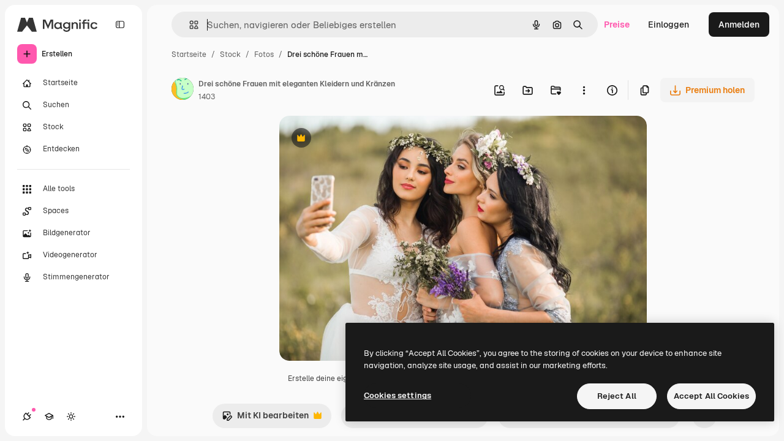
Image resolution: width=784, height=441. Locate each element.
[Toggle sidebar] (120, 24)
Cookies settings (397, 395)
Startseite (189, 54)
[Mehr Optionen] (583, 90)
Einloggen (668, 24)
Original (358, 139)
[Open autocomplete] (189, 24)
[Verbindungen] (27, 416)
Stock (230, 54)
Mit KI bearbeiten (265, 419)
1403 (206, 97)
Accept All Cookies (711, 396)
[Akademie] (49, 416)
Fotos (264, 54)
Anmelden (739, 24)
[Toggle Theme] (71, 416)
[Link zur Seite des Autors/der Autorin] (183, 91)
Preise (617, 24)
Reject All (616, 396)
